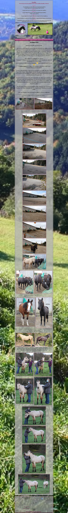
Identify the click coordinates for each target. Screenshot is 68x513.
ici (48, 3)
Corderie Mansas (23, 66)
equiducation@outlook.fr (26, 508)
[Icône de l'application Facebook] (25, 36)
